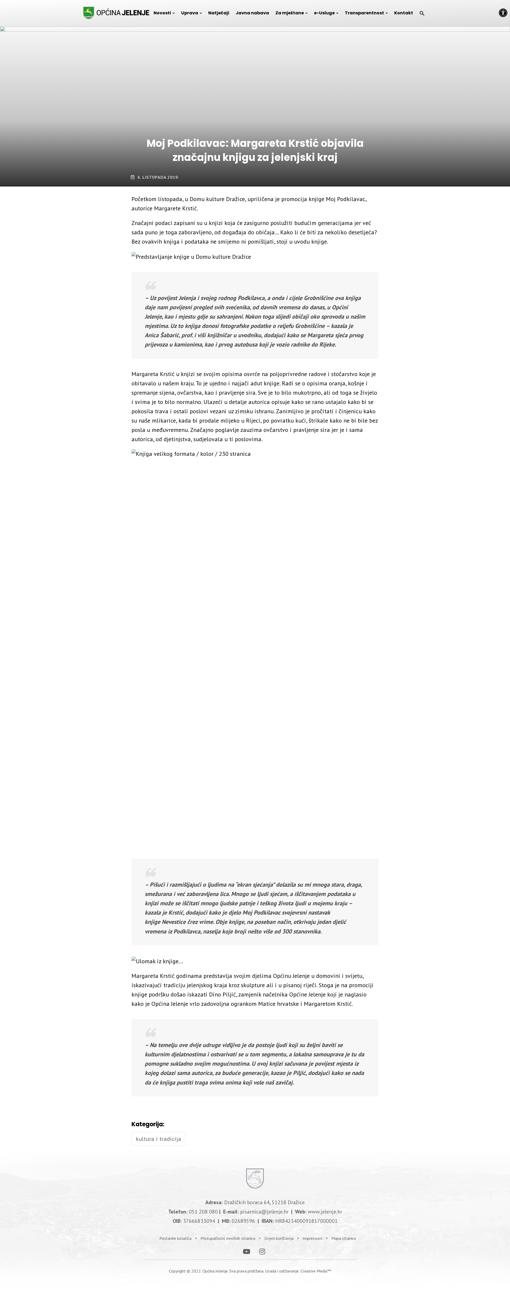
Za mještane (289, 13)
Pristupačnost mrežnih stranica (228, 1238)
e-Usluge (324, 13)
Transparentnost (364, 13)
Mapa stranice (343, 1238)
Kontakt (403, 13)
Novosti (162, 13)
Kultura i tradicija (158, 1138)
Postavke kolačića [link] (175, 1238)
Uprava (189, 13)
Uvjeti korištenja (279, 1238)
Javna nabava (252, 13)
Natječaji (218, 13)
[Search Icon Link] (422, 13)
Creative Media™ (316, 1271)
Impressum (312, 1238)
